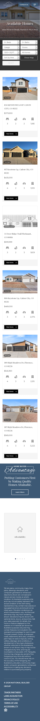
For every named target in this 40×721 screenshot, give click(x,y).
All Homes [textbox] (26, 52)
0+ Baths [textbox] (25, 42)
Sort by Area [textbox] (9, 58)
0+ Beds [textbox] (7, 42)
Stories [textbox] (24, 47)
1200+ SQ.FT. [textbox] (9, 52)
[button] (35, 5)
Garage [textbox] (7, 47)
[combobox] (11, 42)
